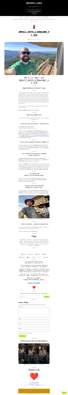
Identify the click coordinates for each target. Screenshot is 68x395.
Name (19, 318)
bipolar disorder (44, 239)
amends (38, 239)
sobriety (30, 245)
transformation (36, 245)
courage (34, 241)
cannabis (21, 241)
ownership (23, 244)
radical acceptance (30, 244)
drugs (38, 241)
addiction (29, 239)
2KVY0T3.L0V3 (34, 3)
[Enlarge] (48, 344)
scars (41, 244)
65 (34, 6)
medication (32, 242)
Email (19, 323)
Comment (20, 306)
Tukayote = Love (34, 370)
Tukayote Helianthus (34, 383)
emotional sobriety (44, 241)
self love (45, 244)
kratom (24, 242)
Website (20, 328)
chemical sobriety (28, 241)
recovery (37, 244)
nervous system (45, 242)
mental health (38, 242)
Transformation (38, 39)
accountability (23, 239)
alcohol (34, 239)
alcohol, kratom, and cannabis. (41, 134)
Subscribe (46, 296)
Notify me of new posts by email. (26, 333)
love (28, 242)
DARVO (44, 341)
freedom (20, 242)
